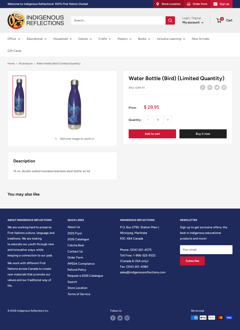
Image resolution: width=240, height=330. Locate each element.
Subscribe (192, 261)
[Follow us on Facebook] (113, 318)
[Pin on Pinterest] (209, 87)
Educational (35, 39)
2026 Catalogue (78, 239)
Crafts (102, 39)
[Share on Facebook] (202, 87)
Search (72, 282)
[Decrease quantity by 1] (148, 120)
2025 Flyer (75, 233)
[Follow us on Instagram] (127, 318)
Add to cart (152, 133)
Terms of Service (79, 294)
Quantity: (135, 119)
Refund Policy (77, 269)
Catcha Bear (76, 245)
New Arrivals (200, 39)
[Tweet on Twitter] (217, 87)
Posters (123, 39)
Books (142, 39)
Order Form (75, 257)
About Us (74, 227)
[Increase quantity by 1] (168, 120)
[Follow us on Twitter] (120, 318)
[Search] (170, 20)
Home (11, 63)
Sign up (224, 4)
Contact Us (75, 251)
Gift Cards (14, 51)
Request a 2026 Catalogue (85, 275)
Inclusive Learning (169, 39)
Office (12, 39)
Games (83, 39)
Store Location (77, 288)
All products (26, 63)
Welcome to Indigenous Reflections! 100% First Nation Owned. (48, 4)
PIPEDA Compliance (81, 263)
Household (60, 39)
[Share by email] (224, 87)
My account (191, 22)
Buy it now (203, 133)
